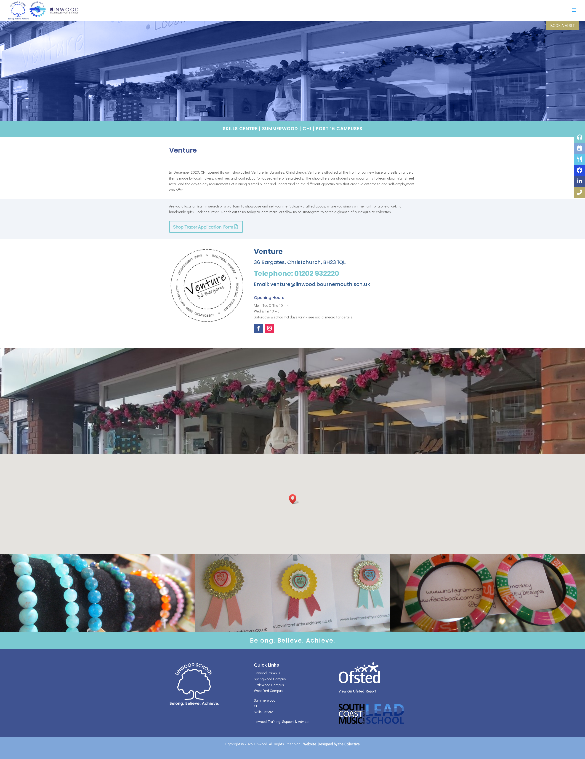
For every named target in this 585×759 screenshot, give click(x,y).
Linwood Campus (267, 672)
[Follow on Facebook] (258, 328)
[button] (294, 499)
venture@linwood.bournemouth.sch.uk (320, 284)
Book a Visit (562, 25)
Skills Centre (240, 128)
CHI (307, 128)
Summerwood (280, 128)
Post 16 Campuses (339, 128)
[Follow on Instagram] (269, 328)
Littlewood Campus (269, 684)
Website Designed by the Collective (331, 743)
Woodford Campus (268, 690)
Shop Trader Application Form (203, 227)
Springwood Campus (270, 678)
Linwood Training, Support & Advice (281, 721)
